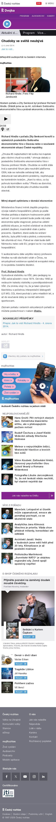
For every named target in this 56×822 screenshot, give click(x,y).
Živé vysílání (10, 392)
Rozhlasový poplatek (40, 741)
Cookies (6, 814)
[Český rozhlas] (10, 3)
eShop (6, 732)
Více (41, 33)
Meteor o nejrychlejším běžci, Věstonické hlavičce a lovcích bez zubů (32, 449)
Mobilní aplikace (11, 759)
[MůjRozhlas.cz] (5, 63)
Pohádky (22, 380)
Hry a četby (10, 374)
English (48, 814)
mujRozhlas (7, 365)
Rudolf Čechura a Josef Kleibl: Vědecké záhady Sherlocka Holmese (33, 436)
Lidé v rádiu (35, 728)
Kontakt (33, 737)
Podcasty (8, 755)
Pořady (7, 386)
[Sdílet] (7, 129)
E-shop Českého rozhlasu (20, 573)
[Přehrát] (5, 119)
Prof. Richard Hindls (12, 271)
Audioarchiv (38, 16)
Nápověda (34, 724)
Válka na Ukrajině (12, 719)
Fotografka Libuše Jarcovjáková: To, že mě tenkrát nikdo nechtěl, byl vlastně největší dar (34, 478)
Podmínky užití (36, 814)
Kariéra (33, 732)
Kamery (51, 16)
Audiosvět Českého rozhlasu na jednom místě (23, 406)
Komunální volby (11, 724)
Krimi (6, 380)
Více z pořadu (12, 505)
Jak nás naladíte (37, 719)
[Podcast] (2, 129)
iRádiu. (38, 311)
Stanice (7, 728)
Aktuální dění (10, 33)
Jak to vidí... (7, 49)
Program (24, 16)
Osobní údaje (19, 814)
